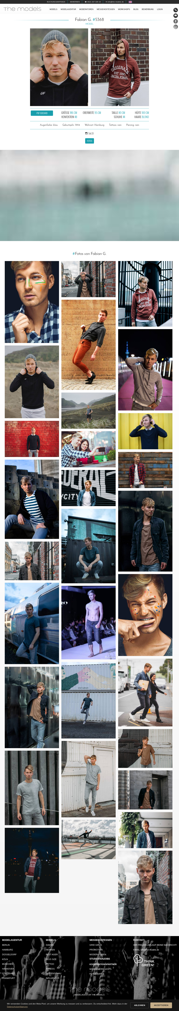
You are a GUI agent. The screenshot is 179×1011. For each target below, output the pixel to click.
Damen (50, 945)
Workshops (124, 9)
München (7, 964)
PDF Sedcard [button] (41, 113)
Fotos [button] (89, 141)
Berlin (6, 945)
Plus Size (51, 959)
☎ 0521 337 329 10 (93, 2)
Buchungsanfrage (56, 2)
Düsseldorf (9, 954)
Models (53, 9)
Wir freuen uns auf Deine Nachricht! (155, 945)
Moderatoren (86, 9)
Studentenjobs (100, 959)
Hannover (8, 969)
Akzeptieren (161, 1005)
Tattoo (50, 964)
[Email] (175, 15)
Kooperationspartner (103, 964)
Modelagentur (68, 9)
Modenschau (53, 973)
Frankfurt (8, 978)
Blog (135, 9)
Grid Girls (96, 945)
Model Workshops (100, 969)
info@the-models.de (150, 950)
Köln (5, 959)
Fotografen (97, 974)
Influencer (52, 978)
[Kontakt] (175, 10)
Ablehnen (139, 1005)
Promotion (96, 950)
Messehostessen (106, 9)
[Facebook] (175, 22)
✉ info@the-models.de (115, 2)
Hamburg (7, 950)
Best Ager (52, 954)
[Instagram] (175, 27)
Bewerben (75, 2)
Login (160, 9)
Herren (50, 950)
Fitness (50, 969)
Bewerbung (148, 9)
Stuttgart (8, 973)
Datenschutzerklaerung (17, 1007)
